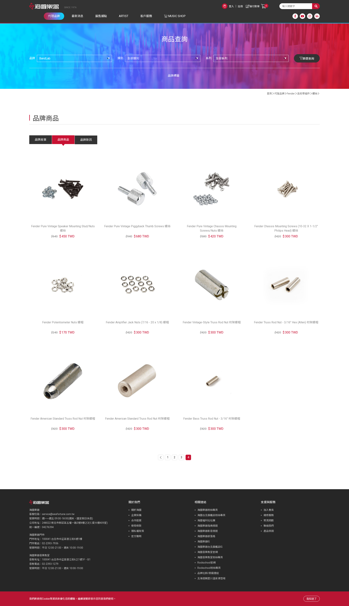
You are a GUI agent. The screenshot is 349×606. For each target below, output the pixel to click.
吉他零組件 (303, 93)
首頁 (269, 93)
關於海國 (136, 509)
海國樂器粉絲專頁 (207, 509)
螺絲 (314, 93)
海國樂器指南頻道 (207, 525)
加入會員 (269, 509)
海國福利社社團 (206, 520)
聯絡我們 (269, 525)
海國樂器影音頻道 (207, 531)
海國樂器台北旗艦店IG (209, 546)
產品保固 (269, 531)
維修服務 (269, 515)
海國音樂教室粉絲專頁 (210, 557)
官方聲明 (136, 536)
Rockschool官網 (206, 562)
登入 (231, 6)
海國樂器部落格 (206, 536)
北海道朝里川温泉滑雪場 (211, 578)
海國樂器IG (203, 541)
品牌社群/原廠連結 (208, 573)
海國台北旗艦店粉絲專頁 (211, 515)
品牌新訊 (86, 140)
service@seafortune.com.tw (58, 514)
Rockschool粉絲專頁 (209, 567)
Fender (291, 93)
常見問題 (269, 520)
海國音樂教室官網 (207, 552)
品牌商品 (63, 139)
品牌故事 (40, 139)
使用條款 (136, 525)
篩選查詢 (308, 58)
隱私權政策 (137, 531)
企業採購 (136, 515)
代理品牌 (279, 93)
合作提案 (136, 520)
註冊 (240, 6)
